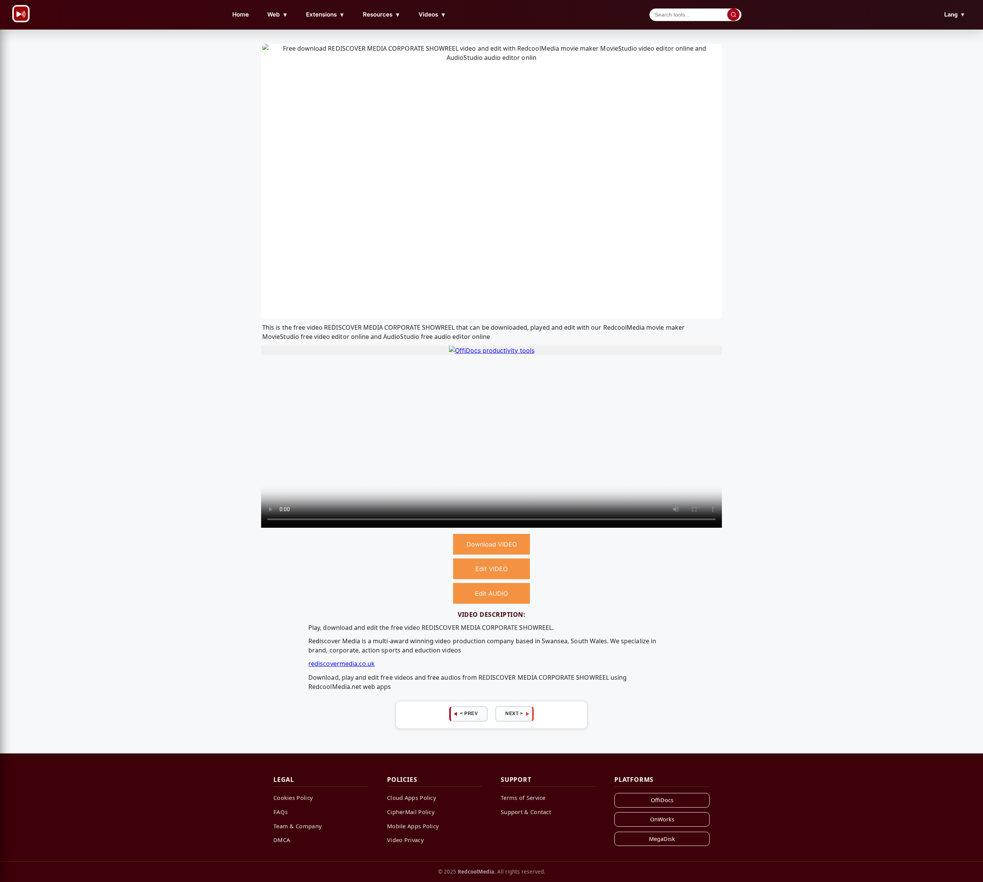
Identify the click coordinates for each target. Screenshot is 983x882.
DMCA (281, 840)
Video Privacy (405, 840)
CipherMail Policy (411, 812)
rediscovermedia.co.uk (341, 663)
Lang (954, 14)
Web (277, 14)
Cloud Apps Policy (411, 797)
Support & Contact (526, 812)
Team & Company (297, 826)
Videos (432, 14)
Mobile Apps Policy (413, 826)
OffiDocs (662, 800)
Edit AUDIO (491, 593)
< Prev (469, 713)
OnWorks (662, 819)
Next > (514, 713)
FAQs (280, 812)
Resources (381, 14)
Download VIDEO (492, 544)
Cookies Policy (293, 797)
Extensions (325, 14)
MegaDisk (662, 838)
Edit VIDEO (491, 569)
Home (240, 14)
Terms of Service (523, 797)
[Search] (733, 14)
